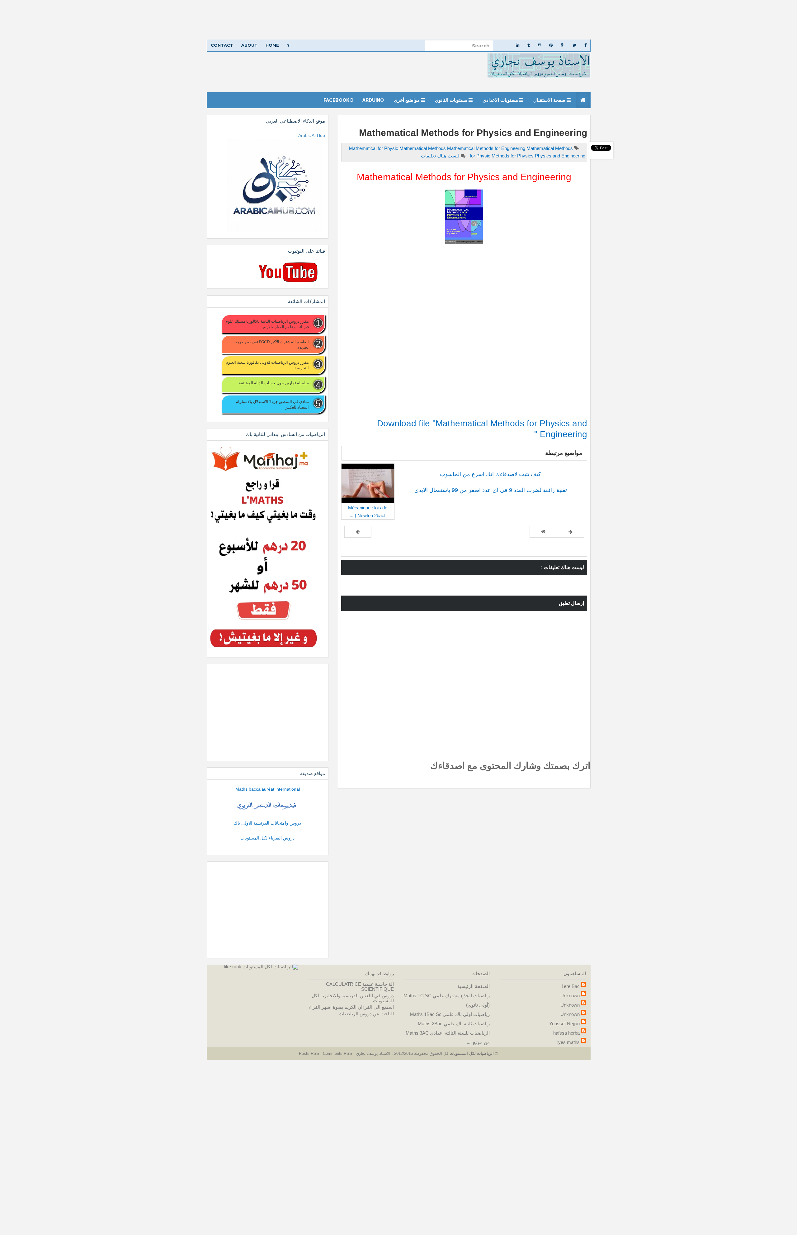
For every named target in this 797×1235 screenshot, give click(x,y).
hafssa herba (566, 1033)
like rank (232, 966)
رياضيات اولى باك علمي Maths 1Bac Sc (450, 1014)
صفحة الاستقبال (550, 100)
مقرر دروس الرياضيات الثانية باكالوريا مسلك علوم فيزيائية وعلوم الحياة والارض (267, 324)
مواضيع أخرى (407, 100)
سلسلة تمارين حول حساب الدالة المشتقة (274, 383)
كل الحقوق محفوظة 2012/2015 (420, 1053)
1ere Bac (570, 986)
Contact (222, 45)
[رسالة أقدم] (357, 532)
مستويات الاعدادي (501, 100)
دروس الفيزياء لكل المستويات (267, 837)
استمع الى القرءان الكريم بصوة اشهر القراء (351, 1007)
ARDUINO (373, 100)
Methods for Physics (513, 155)
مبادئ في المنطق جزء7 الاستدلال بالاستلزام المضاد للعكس (272, 404)
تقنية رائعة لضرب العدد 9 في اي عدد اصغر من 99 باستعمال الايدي (490, 490)
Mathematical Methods (423, 148)
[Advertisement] (610, 20)
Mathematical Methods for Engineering (486, 148)
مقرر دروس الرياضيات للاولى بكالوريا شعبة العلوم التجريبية (267, 365)
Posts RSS (309, 1053)
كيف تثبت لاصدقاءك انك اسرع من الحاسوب (490, 474)
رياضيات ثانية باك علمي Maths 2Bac (454, 1023)
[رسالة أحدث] (570, 532)
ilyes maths (568, 1042)
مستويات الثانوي (452, 100)
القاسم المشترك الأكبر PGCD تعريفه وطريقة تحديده (271, 344)
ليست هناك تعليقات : (439, 155)
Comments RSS (337, 1053)
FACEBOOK (337, 100)
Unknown (570, 995)
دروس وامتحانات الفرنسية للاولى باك (267, 823)
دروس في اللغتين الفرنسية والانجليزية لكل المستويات (353, 998)
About (249, 45)
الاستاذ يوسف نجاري (372, 1053)
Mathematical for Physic (374, 148)
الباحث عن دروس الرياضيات (366, 1013)
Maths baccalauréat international (267, 789)
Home (272, 45)
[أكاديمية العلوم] (267, 805)
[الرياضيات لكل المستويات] (270, 966)
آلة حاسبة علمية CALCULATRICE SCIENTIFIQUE (360, 986)
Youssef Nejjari (564, 1023)
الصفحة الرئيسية (473, 986)
